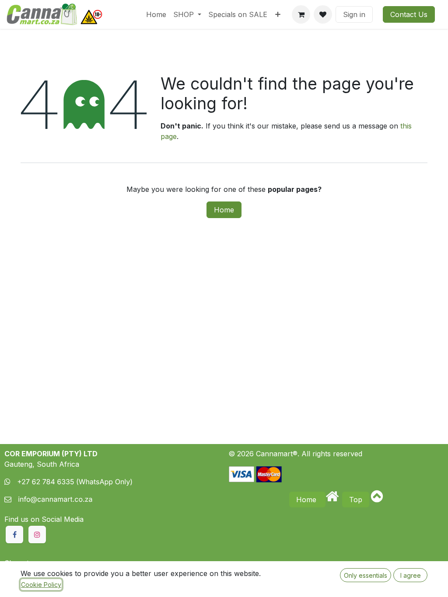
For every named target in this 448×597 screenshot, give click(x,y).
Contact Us (408, 14)
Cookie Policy (41, 584)
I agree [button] (410, 575)
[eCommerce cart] (301, 14)
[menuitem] (156, 14)
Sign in (354, 14)
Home (224, 209)
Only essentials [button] (365, 575)
